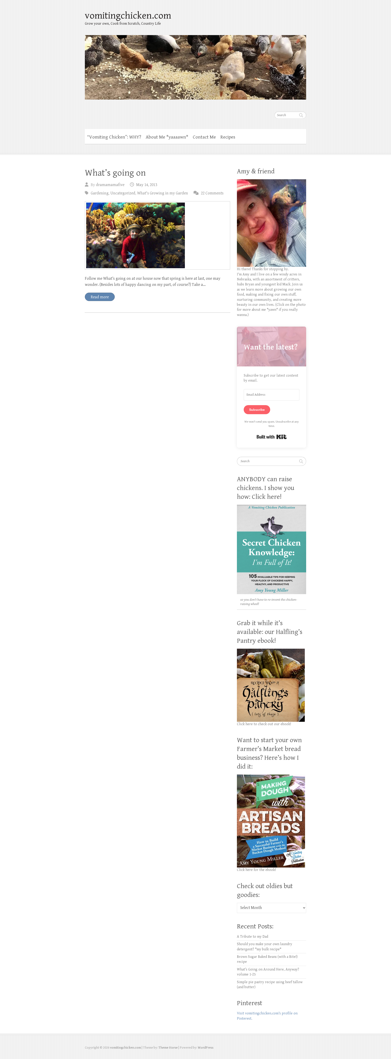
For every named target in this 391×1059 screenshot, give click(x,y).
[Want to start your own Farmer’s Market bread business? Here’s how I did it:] (271, 777)
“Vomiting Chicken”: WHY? (114, 137)
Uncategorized (122, 193)
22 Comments (212, 193)
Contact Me (204, 137)
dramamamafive (110, 184)
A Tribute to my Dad (252, 937)
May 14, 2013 (146, 184)
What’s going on (115, 173)
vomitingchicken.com (128, 15)
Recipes (227, 137)
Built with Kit (272, 437)
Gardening (100, 193)
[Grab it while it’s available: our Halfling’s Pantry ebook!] (271, 651)
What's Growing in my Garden (162, 193)
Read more (100, 297)
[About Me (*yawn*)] (271, 181)
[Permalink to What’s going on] (157, 235)
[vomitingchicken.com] (195, 64)
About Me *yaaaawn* (167, 137)
